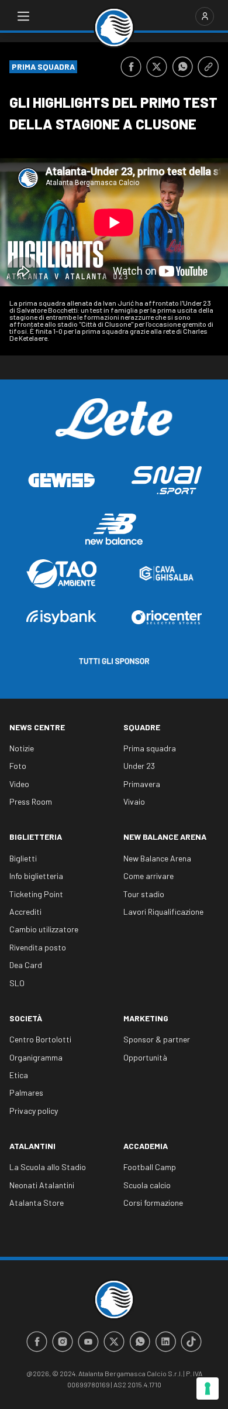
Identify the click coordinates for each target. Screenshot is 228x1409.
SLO (17, 983)
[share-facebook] (130, 66)
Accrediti (25, 911)
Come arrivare (148, 876)
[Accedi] (204, 16)
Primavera (141, 784)
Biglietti (23, 858)
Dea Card (25, 965)
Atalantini (32, 1146)
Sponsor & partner (156, 1039)
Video (19, 784)
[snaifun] (167, 480)
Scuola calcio (147, 1185)
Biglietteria (35, 837)
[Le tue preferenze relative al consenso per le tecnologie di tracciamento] (207, 1388)
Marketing (145, 1018)
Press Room (30, 801)
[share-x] (156, 66)
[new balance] (114, 529)
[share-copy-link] (208, 66)
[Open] (23, 16)
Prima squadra (149, 748)
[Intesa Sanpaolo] (61, 616)
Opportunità (145, 1057)
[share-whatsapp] (182, 66)
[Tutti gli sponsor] (114, 661)
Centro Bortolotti (40, 1039)
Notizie (21, 748)
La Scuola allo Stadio (47, 1167)
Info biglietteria (36, 876)
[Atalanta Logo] (114, 27)
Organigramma (36, 1057)
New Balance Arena (164, 837)
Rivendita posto (37, 947)
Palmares (26, 1092)
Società (25, 1018)
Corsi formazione (153, 1203)
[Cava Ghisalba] (167, 573)
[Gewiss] (61, 480)
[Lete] (114, 427)
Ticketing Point (36, 894)
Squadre (141, 727)
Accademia (145, 1146)
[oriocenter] (167, 617)
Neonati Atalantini (41, 1185)
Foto (17, 766)
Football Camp (149, 1167)
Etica (18, 1075)
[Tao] (61, 573)
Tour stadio (143, 894)
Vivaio (134, 801)
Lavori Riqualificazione (163, 911)
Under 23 (139, 766)
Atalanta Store (36, 1203)
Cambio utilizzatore (43, 929)
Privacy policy (33, 1111)
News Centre (37, 727)
